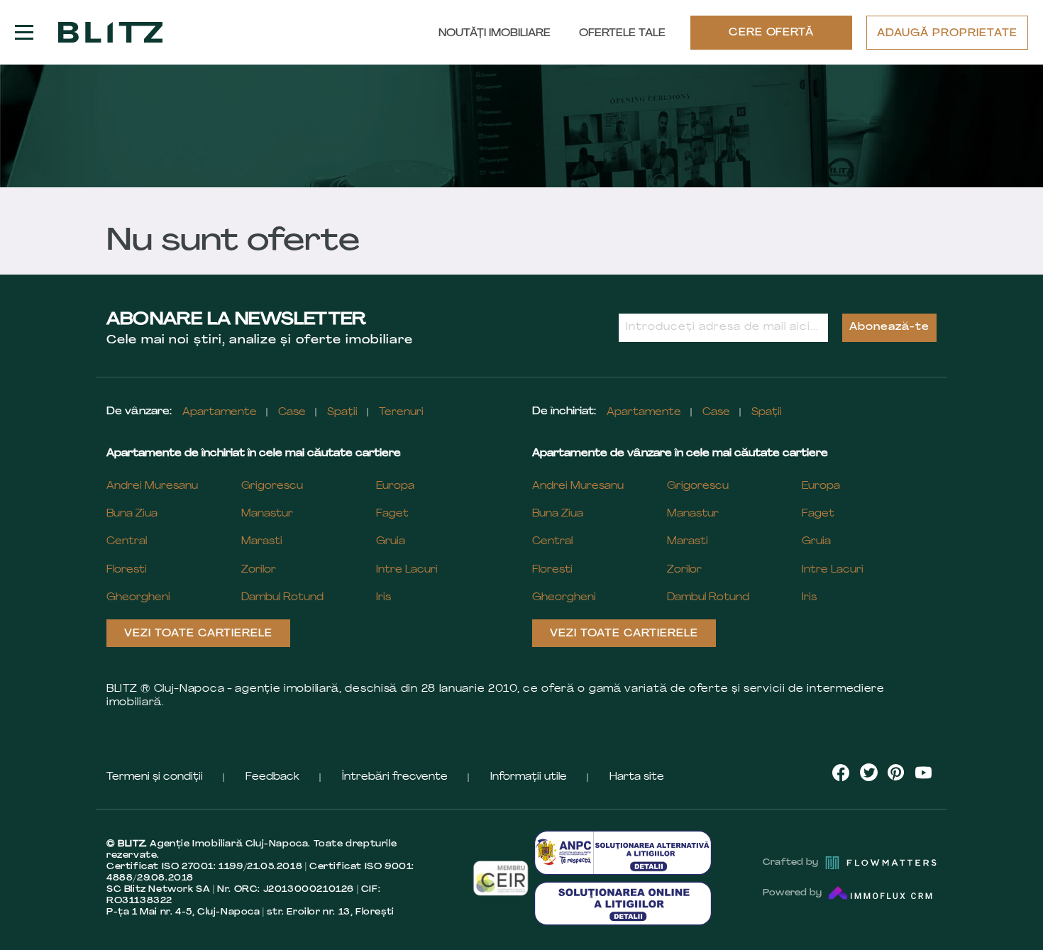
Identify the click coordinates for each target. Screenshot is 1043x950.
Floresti (126, 570)
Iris (383, 597)
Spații (342, 412)
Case (292, 412)
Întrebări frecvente (395, 777)
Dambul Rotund (282, 597)
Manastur (267, 514)
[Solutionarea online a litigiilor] (623, 903)
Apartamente (219, 412)
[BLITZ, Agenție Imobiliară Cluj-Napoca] (110, 32)
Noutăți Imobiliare (494, 33)
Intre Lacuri (407, 570)
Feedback (272, 777)
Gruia (390, 541)
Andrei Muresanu (152, 486)
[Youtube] (923, 772)
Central (126, 541)
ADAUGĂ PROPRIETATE (947, 33)
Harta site (636, 777)
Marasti (261, 541)
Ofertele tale (622, 33)
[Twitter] (869, 772)
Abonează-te (889, 327)
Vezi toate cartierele (198, 634)
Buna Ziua (132, 514)
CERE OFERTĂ (772, 33)
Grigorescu (272, 486)
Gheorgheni (138, 597)
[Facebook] (841, 772)
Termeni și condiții (154, 777)
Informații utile (528, 777)
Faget (392, 514)
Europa (395, 486)
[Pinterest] (896, 772)
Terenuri (401, 412)
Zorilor (258, 570)
